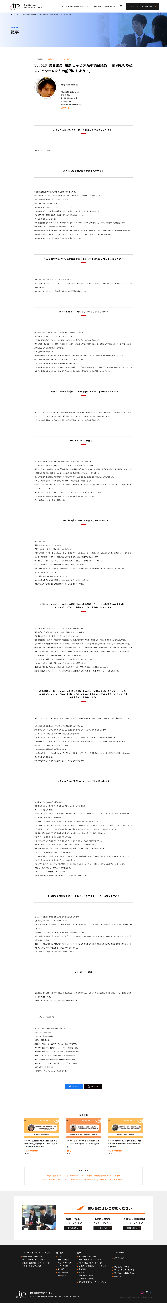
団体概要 (98, 6)
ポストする (94, 1087)
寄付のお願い (63, 1272)
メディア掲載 (63, 1266)
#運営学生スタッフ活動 (52, 1179)
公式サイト (65, 107)
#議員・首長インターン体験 (57, 1175)
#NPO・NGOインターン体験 (81, 1175)
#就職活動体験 (118, 1179)
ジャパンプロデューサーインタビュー (93, 1282)
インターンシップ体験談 (31, 1266)
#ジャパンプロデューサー (72, 1179)
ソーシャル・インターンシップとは (75, 6)
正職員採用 (62, 1275)
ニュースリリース (64, 1263)
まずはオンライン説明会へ (142, 6)
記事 (79, 1252)
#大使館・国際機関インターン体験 (107, 1175)
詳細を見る (73, 1227)
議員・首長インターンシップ (33, 1256)
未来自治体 (118, 1276)
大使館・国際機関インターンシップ (36, 1263)
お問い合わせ (111, 6)
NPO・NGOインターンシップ (33, 1259)
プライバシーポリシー (122, 1267)
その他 (81, 1272)
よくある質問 (119, 1257)
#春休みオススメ (90, 1179)
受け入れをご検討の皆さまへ (125, 1273)
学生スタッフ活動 (86, 1275)
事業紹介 (61, 1269)
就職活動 (82, 1269)
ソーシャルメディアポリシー (125, 1270)
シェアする (75, 1087)
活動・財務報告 (64, 1259)
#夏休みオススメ (104, 1179)
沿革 (59, 1256)
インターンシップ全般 (87, 1256)
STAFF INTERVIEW (86, 1279)
